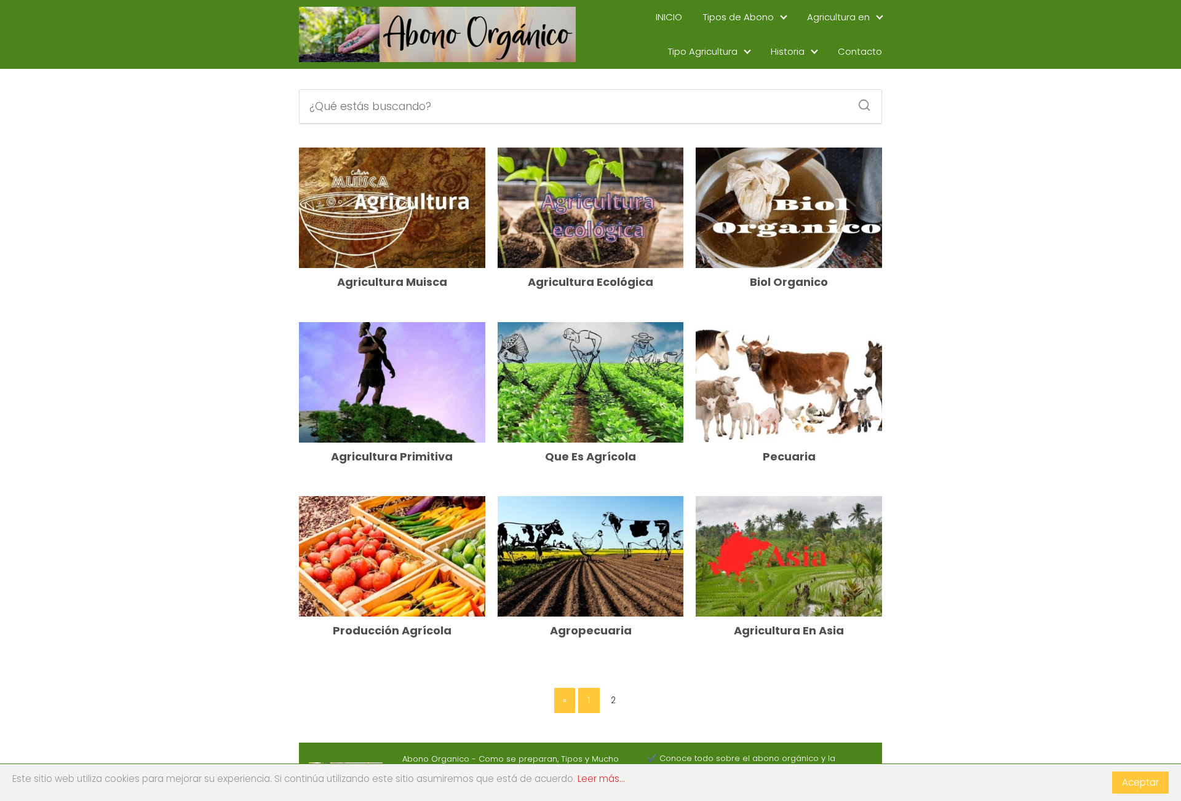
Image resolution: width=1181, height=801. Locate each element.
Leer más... (601, 778)
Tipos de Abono (738, 16)
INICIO (669, 16)
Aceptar (1140, 782)
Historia (788, 51)
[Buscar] (860, 101)
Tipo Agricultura (703, 51)
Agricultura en (838, 16)
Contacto (860, 51)
